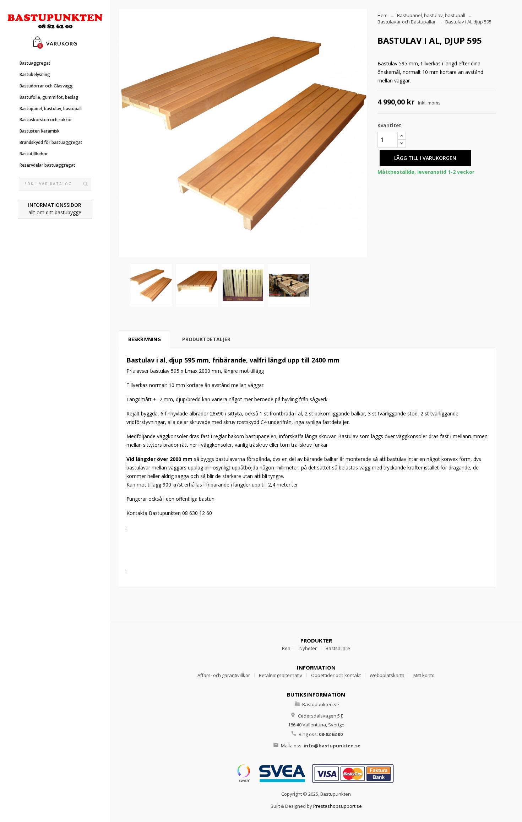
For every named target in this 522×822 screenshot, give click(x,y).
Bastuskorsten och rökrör (46, 120)
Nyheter (308, 648)
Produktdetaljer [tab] (206, 339)
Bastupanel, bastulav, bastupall (51, 109)
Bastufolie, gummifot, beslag (49, 97)
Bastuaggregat (35, 63)
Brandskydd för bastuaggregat (51, 142)
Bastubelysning (35, 74)
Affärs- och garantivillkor (223, 675)
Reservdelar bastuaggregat (47, 165)
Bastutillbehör (34, 154)
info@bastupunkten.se (332, 745)
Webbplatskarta (387, 675)
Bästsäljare (338, 648)
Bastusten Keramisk (40, 131)
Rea (286, 648)
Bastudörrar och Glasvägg (46, 86)
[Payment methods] (316, 772)
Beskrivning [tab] (144, 339)
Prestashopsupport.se (337, 806)
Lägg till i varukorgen (425, 158)
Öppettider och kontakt (336, 675)
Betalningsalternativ (280, 675)
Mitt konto (424, 675)
